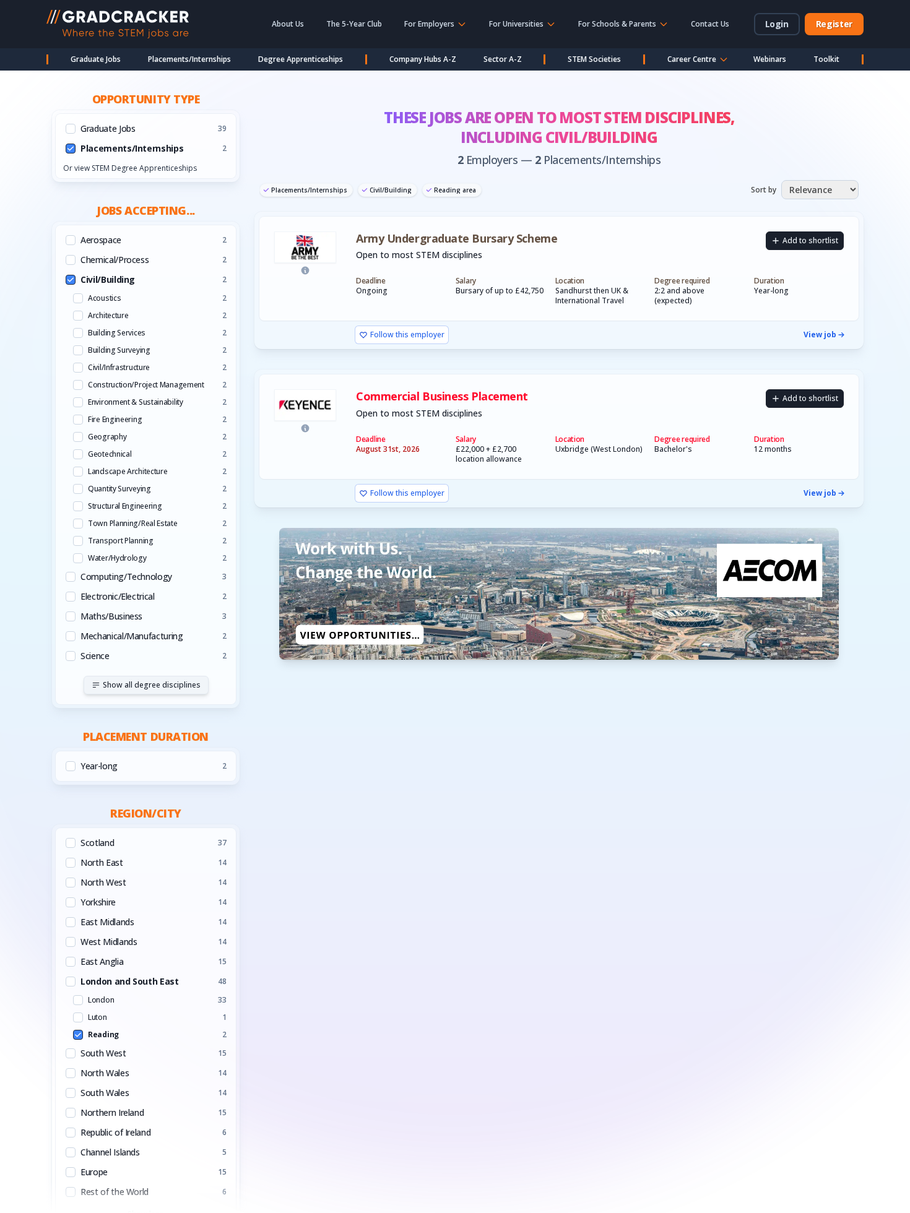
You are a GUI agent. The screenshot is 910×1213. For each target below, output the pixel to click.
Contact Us (710, 24)
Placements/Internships (189, 59)
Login (777, 24)
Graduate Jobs (96, 59)
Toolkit (826, 59)
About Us (288, 24)
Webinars (769, 59)
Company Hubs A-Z (422, 59)
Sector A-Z (502, 59)
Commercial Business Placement (442, 396)
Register (834, 24)
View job (820, 335)
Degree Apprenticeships (300, 59)
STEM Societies (594, 59)
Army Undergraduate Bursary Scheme (456, 238)
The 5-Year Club (354, 24)
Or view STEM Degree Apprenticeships (130, 168)
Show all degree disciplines (152, 685)
